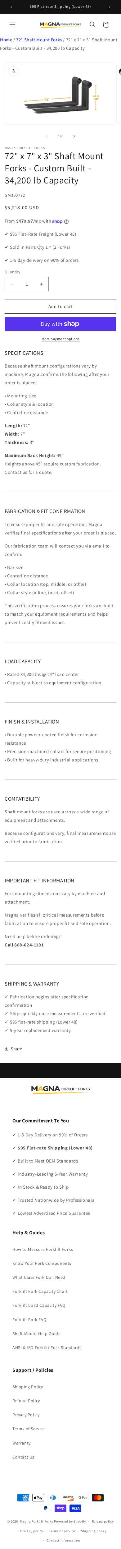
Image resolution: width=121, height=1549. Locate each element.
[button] (12, 24)
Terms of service (62, 1531)
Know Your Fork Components (41, 1263)
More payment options (61, 338)
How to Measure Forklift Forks (42, 1249)
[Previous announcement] (11, 7)
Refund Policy (26, 1400)
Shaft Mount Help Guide (36, 1333)
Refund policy (103, 1521)
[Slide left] (47, 136)
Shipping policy (94, 1531)
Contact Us (23, 1457)
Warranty (21, 1443)
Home (6, 40)
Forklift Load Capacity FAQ (38, 1305)
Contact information (63, 1540)
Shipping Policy (27, 1386)
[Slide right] (74, 136)
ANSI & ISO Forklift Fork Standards (46, 1347)
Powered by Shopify (70, 1521)
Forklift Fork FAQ (29, 1319)
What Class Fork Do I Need (38, 1277)
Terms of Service (28, 1428)
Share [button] (16, 1049)
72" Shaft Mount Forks (39, 40)
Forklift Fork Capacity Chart (40, 1291)
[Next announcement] (109, 7)
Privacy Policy (25, 1414)
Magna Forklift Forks (36, 1521)
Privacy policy (31, 1531)
